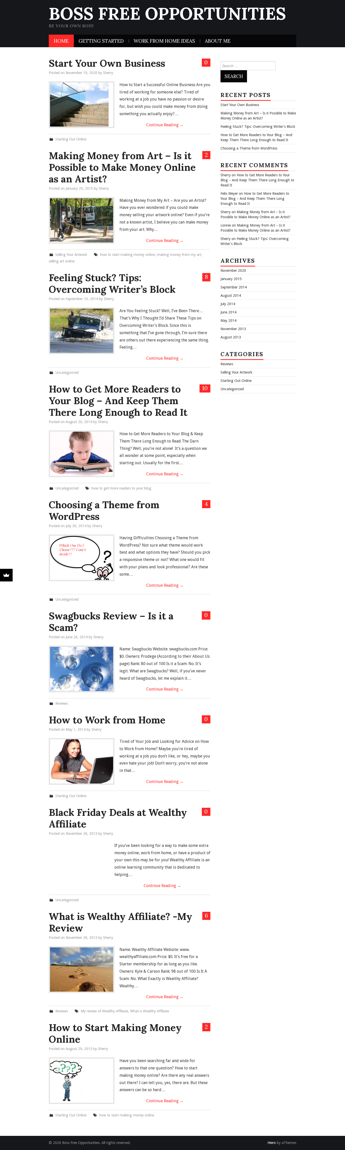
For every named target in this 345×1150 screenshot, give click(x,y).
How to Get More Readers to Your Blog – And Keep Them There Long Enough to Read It (118, 401)
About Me (218, 41)
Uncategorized (67, 373)
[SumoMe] (6, 575)
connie (225, 225)
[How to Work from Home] (81, 761)
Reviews (61, 703)
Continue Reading (165, 125)
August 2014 (230, 295)
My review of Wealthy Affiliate (104, 1011)
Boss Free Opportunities (167, 14)
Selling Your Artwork (71, 255)
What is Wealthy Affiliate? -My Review (120, 922)
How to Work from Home (107, 720)
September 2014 (233, 287)
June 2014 (228, 312)
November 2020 (233, 270)
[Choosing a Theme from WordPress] (81, 558)
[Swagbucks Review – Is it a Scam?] (81, 669)
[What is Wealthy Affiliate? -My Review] (81, 969)
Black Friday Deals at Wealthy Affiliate (118, 818)
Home (61, 41)
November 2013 (233, 329)
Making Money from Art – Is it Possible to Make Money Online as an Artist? (122, 167)
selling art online (62, 261)
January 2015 (231, 279)
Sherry (108, 73)
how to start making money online (127, 255)
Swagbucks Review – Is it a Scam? (111, 621)
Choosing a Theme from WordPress (104, 510)
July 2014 (227, 304)
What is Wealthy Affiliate (149, 1011)
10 (205, 388)
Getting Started (101, 41)
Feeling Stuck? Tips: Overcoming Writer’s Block (112, 283)
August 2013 (230, 337)
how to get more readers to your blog (121, 488)
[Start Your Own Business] (81, 105)
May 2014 (228, 321)
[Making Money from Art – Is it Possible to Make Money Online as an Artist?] (81, 220)
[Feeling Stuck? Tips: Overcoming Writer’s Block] (81, 331)
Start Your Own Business (107, 63)
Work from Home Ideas (164, 41)
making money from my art (179, 255)
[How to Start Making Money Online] (81, 1081)
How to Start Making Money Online (115, 1033)
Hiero (271, 1143)
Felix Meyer (229, 193)
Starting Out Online (70, 139)
